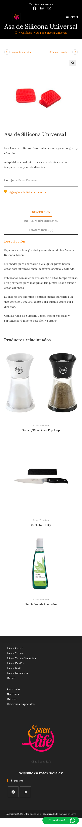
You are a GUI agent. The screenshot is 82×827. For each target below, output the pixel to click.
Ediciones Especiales (21, 704)
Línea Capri (14, 648)
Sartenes (13, 694)
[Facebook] (13, 791)
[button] (72, 63)
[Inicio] (16, 32)
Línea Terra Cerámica (21, 658)
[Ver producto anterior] (7, 52)
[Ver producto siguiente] (75, 52)
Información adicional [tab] (41, 221)
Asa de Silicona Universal (51, 32)
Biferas (12, 699)
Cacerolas (13, 689)
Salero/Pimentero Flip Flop (41, 430)
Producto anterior (21, 51)
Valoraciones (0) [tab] (41, 229)
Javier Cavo (69, 813)
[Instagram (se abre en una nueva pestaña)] (42, 8)
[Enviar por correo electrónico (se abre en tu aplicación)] (48, 8)
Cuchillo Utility (41, 525)
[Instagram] (25, 791)
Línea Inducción (17, 673)
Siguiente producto (60, 51)
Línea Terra (15, 653)
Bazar (11, 678)
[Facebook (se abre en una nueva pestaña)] (34, 8)
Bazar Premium (27, 180)
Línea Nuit (14, 668)
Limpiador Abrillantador (40, 604)
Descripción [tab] (41, 212)
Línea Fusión (15, 663)
